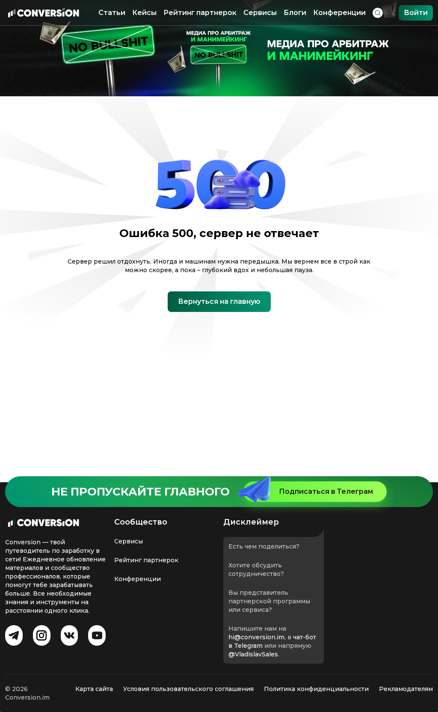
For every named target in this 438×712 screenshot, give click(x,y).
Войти (416, 13)
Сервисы (260, 13)
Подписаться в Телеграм (326, 491)
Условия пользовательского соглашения (188, 689)
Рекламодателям (406, 689)
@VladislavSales (253, 654)
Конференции (339, 13)
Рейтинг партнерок (200, 13)
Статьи (111, 13)
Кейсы (144, 13)
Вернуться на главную (219, 301)
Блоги (295, 13)
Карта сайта (94, 689)
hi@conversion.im (256, 637)
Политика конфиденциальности (316, 689)
